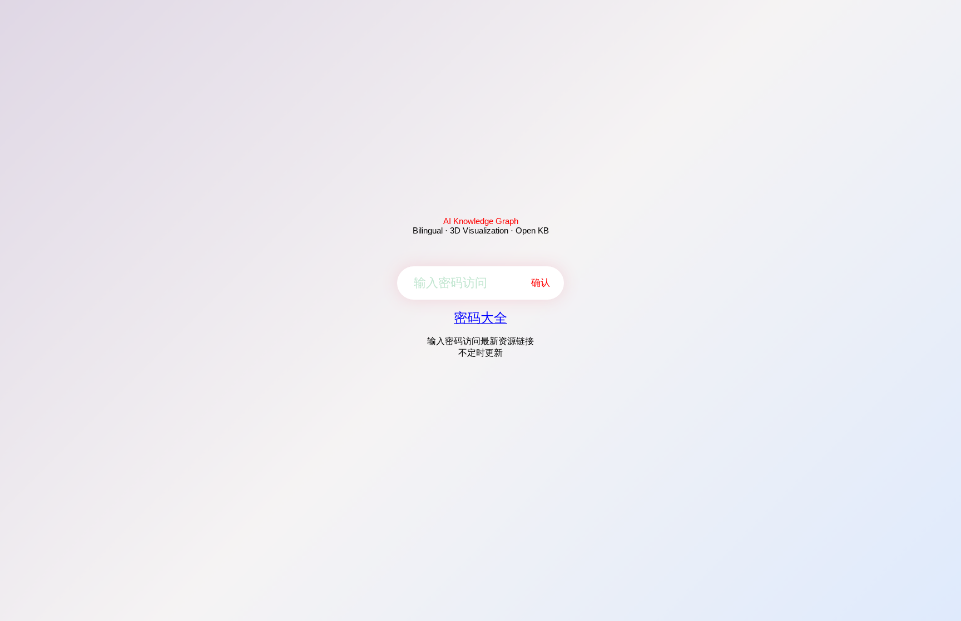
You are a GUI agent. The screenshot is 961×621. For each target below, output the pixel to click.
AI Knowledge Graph (480, 221)
